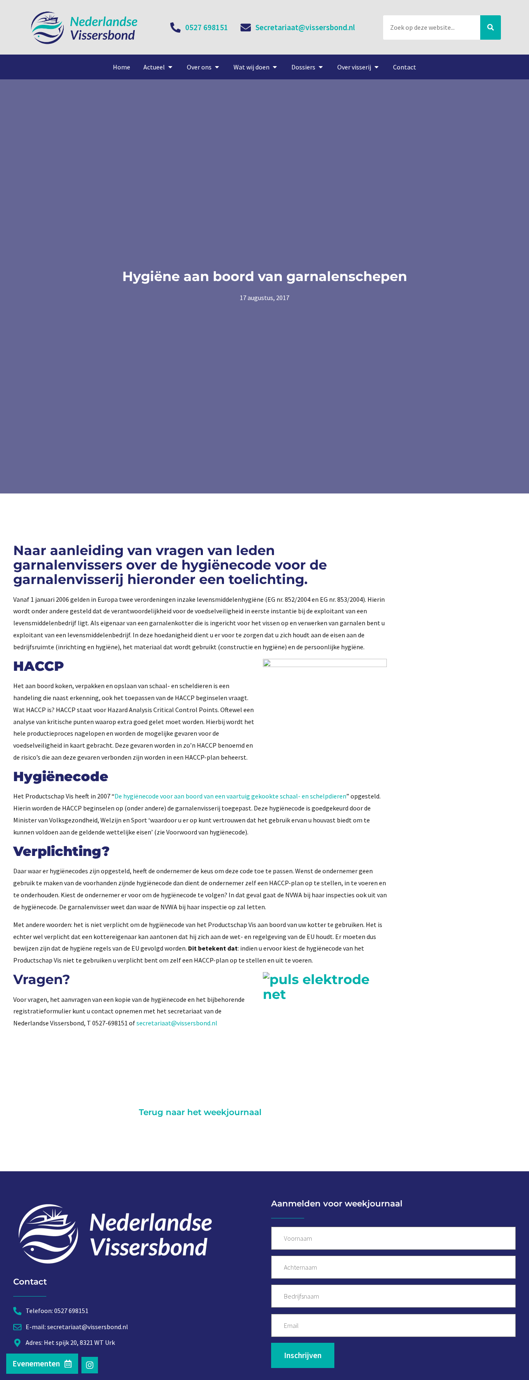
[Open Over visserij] (376, 67)
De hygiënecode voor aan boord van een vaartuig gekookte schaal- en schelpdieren (230, 796)
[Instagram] (89, 1365)
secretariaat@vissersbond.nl (176, 1023)
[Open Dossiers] (320, 67)
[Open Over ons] (217, 67)
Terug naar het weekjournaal (200, 1112)
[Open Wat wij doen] (275, 67)
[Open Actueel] (170, 67)
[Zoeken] (490, 27)
